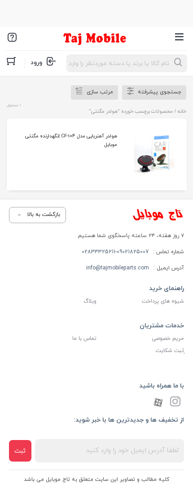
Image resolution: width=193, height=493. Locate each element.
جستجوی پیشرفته (159, 92)
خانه (182, 111)
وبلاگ (89, 301)
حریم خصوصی (168, 338)
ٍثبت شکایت (170, 350)
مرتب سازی (100, 92)
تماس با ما (84, 338)
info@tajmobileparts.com (117, 268)
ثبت (20, 451)
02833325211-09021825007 (115, 251)
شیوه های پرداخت (163, 301)
